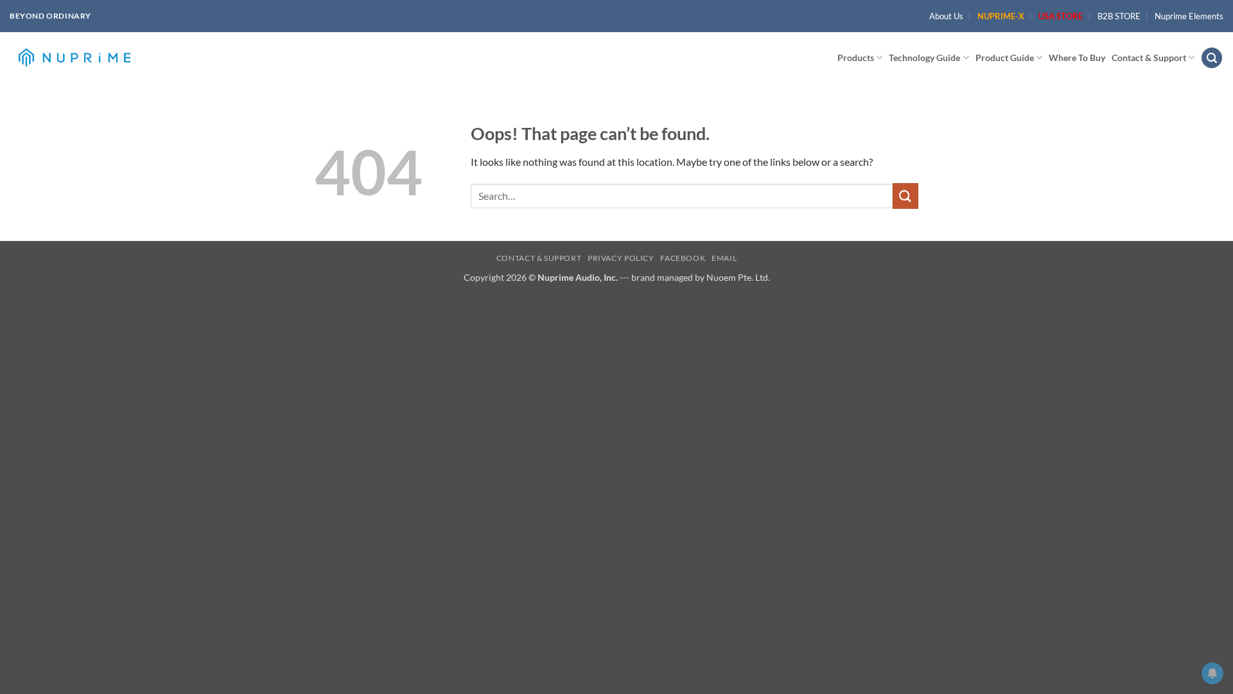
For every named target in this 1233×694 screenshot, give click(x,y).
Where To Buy (1077, 57)
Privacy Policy (621, 258)
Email (724, 258)
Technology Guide (924, 57)
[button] (1212, 58)
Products (855, 57)
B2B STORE (1119, 16)
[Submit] (905, 195)
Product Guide (1004, 57)
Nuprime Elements (1189, 16)
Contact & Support (1149, 57)
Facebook (682, 258)
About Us (946, 16)
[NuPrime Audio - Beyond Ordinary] (74, 57)
